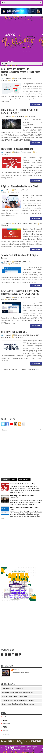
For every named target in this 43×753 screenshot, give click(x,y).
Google (19, 223)
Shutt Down (32, 223)
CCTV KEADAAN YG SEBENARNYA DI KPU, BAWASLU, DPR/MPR (19, 111)
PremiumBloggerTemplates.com (10, 748)
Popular (5, 479)
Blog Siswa (26, 749)
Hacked (25, 223)
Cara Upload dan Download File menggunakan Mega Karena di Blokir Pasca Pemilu (20, 71)
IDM (15, 297)
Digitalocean (18, 262)
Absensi (17, 190)
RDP (24, 262)
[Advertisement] (21, 39)
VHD (2, 299)
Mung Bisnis (37, 748)
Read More (36, 104)
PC (19, 297)
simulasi (27, 297)
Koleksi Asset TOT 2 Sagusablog (13, 688)
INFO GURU (17, 741)
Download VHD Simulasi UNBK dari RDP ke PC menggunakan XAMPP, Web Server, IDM (20, 292)
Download (17, 78)
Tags (13, 479)
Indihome (17, 152)
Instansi (3, 192)
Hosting (32, 335)
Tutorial (24, 78)
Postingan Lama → (34, 369)
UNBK (33, 297)
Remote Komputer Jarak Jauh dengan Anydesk (17, 692)
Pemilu (21, 116)
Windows (4, 264)
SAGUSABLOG (36, 741)
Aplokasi (23, 190)
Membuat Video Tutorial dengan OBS (14, 696)
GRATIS (26, 335)
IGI (22, 743)
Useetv (29, 152)
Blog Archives (24, 479)
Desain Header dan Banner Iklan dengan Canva (18, 704)
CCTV (16, 116)
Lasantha (34, 746)
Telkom (23, 152)
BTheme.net (23, 748)
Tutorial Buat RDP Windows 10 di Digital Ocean (19, 257)
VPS (28, 262)
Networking (6, 723)
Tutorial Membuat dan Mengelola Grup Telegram (18, 700)
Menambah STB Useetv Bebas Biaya (17, 148)
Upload (29, 78)
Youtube (4, 80)
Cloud (29, 190)
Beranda (23, 369)
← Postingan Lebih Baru (10, 369)
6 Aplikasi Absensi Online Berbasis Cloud (19, 186)
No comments (14, 80)
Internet (5, 720)
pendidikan (6, 734)
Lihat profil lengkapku (20, 673)
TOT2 (5, 727)
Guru (4, 717)
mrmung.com (18, 749)
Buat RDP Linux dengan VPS (14, 331)
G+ (15, 223)
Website (8, 337)
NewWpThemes (15, 746)
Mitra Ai (16, 669)
